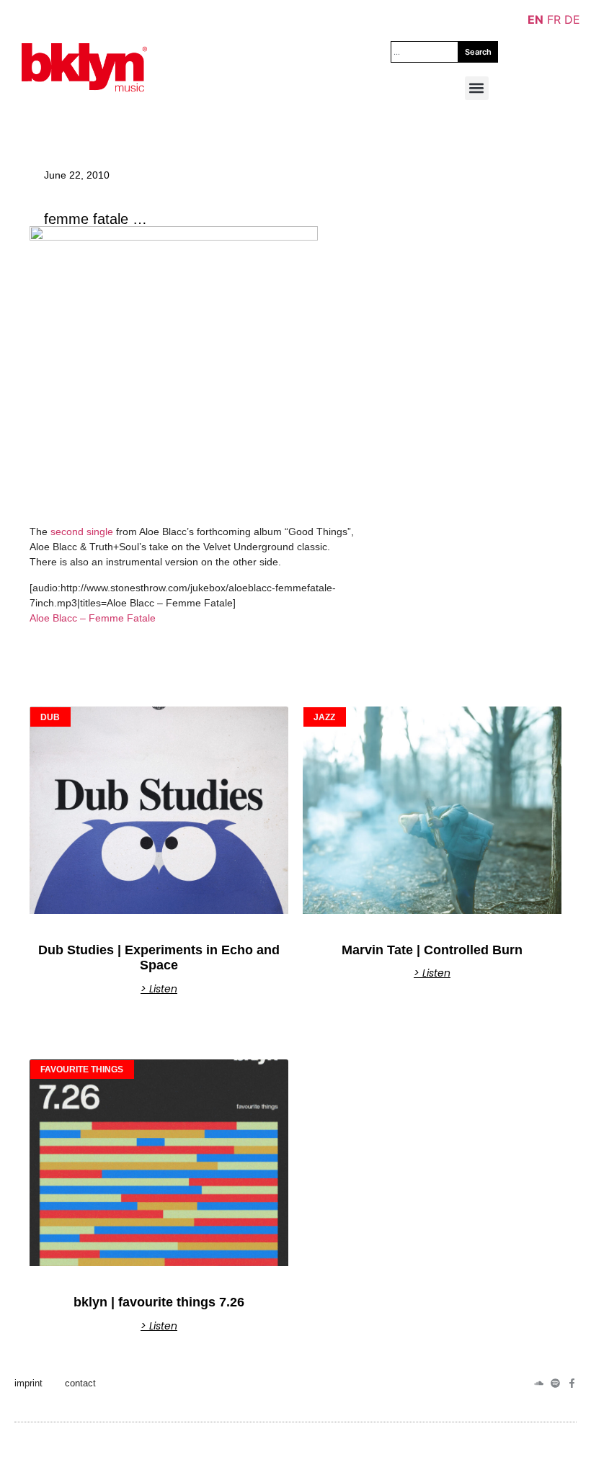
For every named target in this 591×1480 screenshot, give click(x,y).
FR (554, 19)
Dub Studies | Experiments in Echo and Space (159, 958)
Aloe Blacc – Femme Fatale (93, 618)
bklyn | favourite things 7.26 (159, 1302)
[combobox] (424, 52)
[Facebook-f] (572, 1383)
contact (80, 1383)
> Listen (159, 989)
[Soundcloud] (538, 1383)
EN (535, 19)
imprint (28, 1383)
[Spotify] (555, 1383)
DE (572, 19)
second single (80, 531)
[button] (477, 88)
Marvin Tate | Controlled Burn (432, 950)
